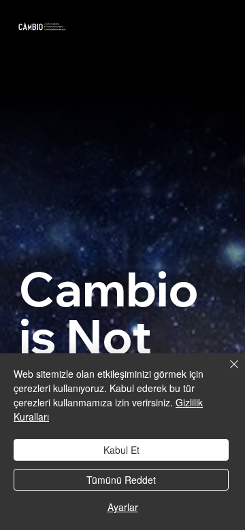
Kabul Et (121, 450)
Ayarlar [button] (123, 507)
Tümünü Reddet (121, 480)
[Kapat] (226, 372)
